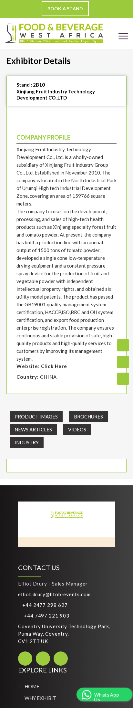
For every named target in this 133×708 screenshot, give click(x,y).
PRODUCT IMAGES (36, 416)
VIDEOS (77, 429)
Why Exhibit (40, 698)
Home (32, 686)
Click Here (54, 366)
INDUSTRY (27, 442)
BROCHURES (88, 416)
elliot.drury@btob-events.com (54, 594)
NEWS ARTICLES (33, 429)
